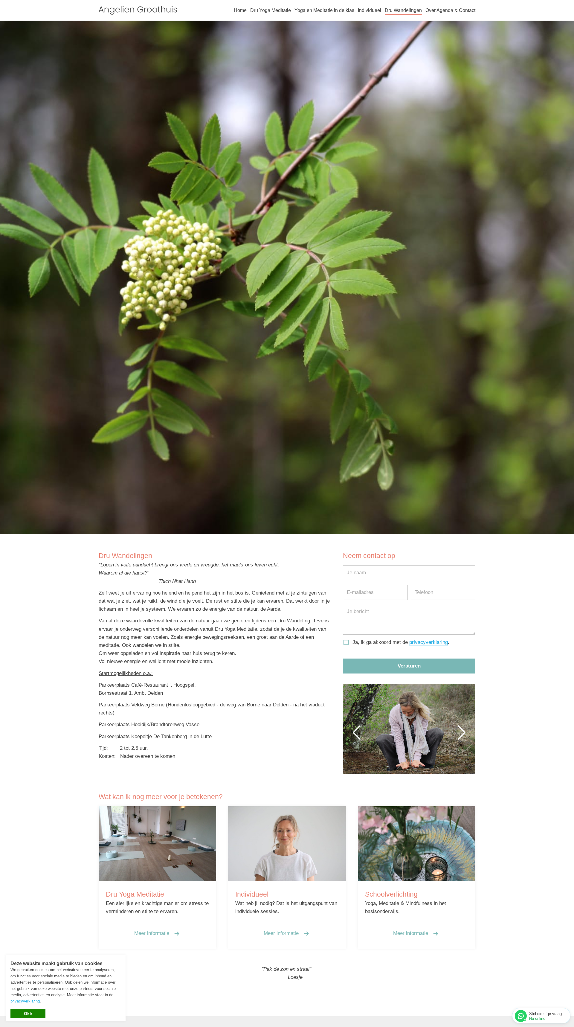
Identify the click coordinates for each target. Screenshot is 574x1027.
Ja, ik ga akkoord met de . (400, 642)
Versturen (409, 666)
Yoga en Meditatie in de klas (324, 10)
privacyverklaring (428, 642)
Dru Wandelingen (403, 10)
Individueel (369, 10)
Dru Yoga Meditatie (270, 10)
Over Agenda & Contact (450, 10)
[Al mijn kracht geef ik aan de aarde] (409, 729)
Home (240, 10)
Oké (28, 1013)
